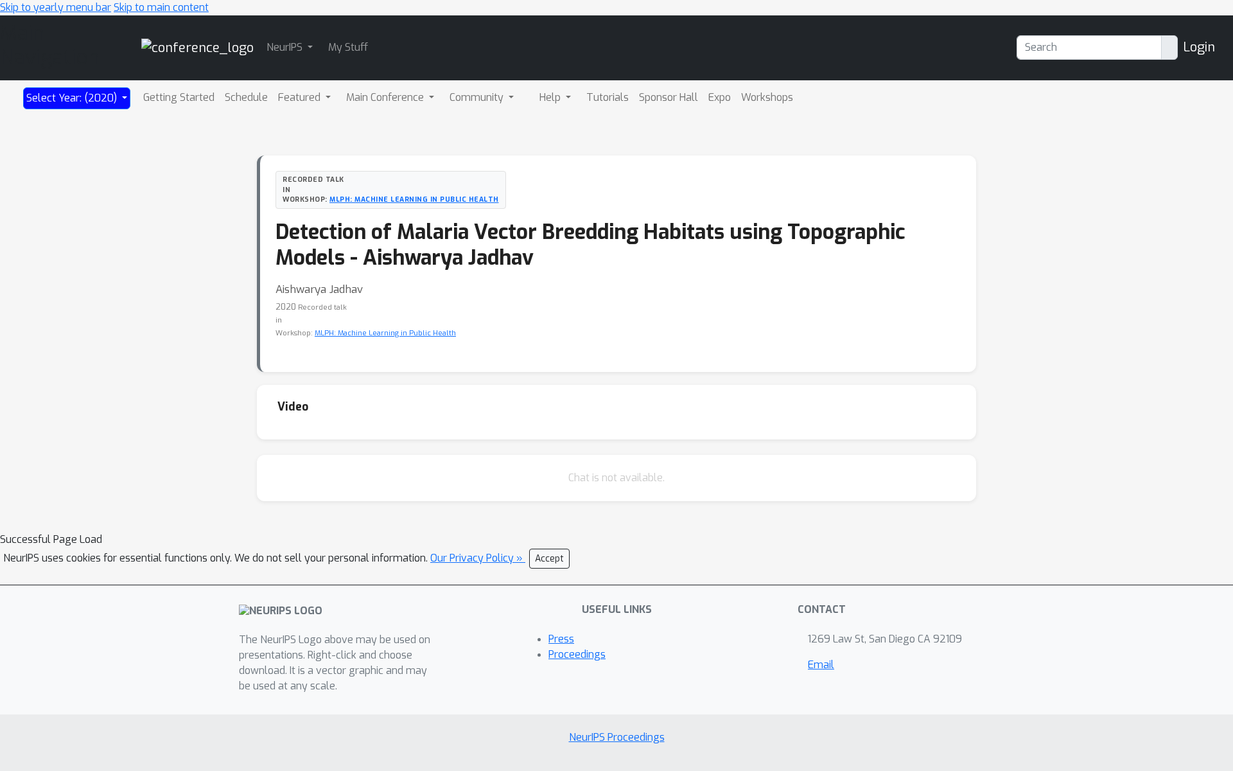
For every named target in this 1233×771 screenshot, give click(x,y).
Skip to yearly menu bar (55, 7)
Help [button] (551, 97)
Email (821, 664)
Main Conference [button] (386, 97)
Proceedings (577, 654)
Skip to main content (161, 7)
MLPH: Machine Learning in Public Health (414, 199)
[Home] (197, 47)
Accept (549, 559)
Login (1199, 47)
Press (561, 639)
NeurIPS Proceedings (617, 737)
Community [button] (478, 97)
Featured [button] (300, 97)
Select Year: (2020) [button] (72, 98)
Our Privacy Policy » (477, 558)
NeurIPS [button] (286, 47)
